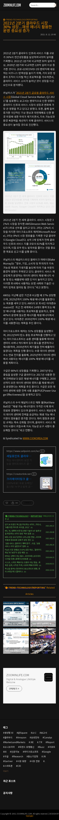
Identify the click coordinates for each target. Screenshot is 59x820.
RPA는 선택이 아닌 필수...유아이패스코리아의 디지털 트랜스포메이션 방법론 (23, 557)
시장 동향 (21, 761)
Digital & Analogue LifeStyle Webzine (21, 681)
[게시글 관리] (17, 503)
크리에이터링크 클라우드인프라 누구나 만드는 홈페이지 (19, 479)
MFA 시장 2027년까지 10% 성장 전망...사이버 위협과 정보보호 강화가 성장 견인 (23, 538)
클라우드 (8, 737)
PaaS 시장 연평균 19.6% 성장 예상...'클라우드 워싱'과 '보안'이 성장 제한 (23, 551)
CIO (19, 765)
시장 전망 (35, 761)
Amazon (21, 737)
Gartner (8, 761)
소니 (34, 732)
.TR (40, 742)
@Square (22, 732)
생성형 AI (8, 732)
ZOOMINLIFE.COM (17, 675)
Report (50, 742)
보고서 (44, 732)
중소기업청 (33, 756)
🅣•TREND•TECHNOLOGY (16, 516)
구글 (6, 756)
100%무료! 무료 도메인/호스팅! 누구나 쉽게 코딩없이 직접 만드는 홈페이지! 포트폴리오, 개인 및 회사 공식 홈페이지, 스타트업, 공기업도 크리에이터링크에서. (19, 484)
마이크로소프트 (31, 751)
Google (47, 751)
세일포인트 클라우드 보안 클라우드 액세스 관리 (19, 456)
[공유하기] (13, 503)
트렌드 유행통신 (26, 746)
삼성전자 (35, 737)
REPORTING (36, 516)
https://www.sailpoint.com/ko (22, 451)
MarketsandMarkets (14, 742)
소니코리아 (9, 746)
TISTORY (29, 816)
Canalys (48, 737)
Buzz (41, 746)
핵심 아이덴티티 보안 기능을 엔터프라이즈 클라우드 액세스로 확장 (20, 461)
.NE (32, 742)
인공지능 (15, 751)
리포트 (52, 746)
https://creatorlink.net (18, 474)
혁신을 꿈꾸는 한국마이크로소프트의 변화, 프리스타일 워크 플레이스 (22, 570)
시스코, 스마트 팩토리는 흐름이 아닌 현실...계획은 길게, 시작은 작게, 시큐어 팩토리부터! (22, 563)
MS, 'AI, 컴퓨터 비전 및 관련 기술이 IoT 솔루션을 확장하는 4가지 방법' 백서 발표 (23, 532)
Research (18, 756)
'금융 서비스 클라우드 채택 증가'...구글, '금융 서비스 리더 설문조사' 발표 (22, 544)
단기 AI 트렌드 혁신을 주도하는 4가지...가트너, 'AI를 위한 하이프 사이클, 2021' (23, 526)
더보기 (5, 771)
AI (5, 751)
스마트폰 (8, 765)
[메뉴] (55, 5)
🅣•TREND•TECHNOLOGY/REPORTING (20, 19)
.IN (44, 756)
